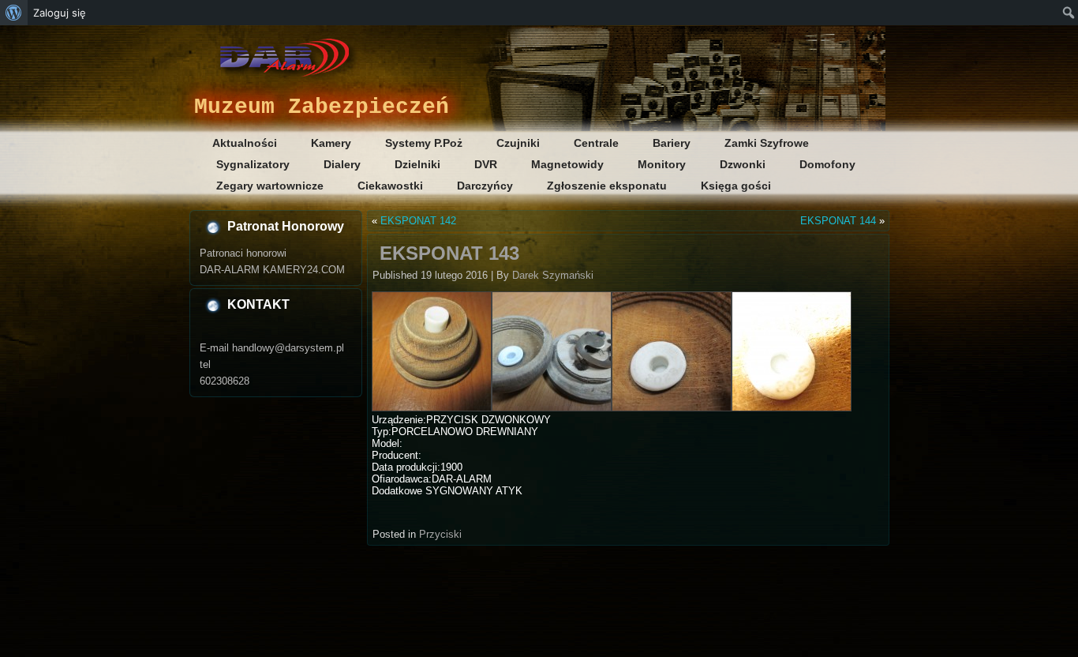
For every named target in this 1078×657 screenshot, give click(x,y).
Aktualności (244, 143)
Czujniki (518, 143)
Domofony (827, 164)
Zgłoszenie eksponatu (607, 185)
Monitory (662, 164)
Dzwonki (742, 164)
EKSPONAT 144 (838, 221)
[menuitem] (14, 12)
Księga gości (736, 185)
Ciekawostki (390, 185)
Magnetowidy (567, 164)
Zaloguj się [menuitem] (59, 12)
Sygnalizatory (253, 164)
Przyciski (440, 534)
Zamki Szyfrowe (766, 143)
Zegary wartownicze (270, 185)
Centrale (596, 143)
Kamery (331, 143)
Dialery (342, 164)
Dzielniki (417, 164)
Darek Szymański (552, 275)
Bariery (672, 143)
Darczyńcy (485, 185)
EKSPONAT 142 (418, 221)
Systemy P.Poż (423, 143)
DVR (485, 164)
